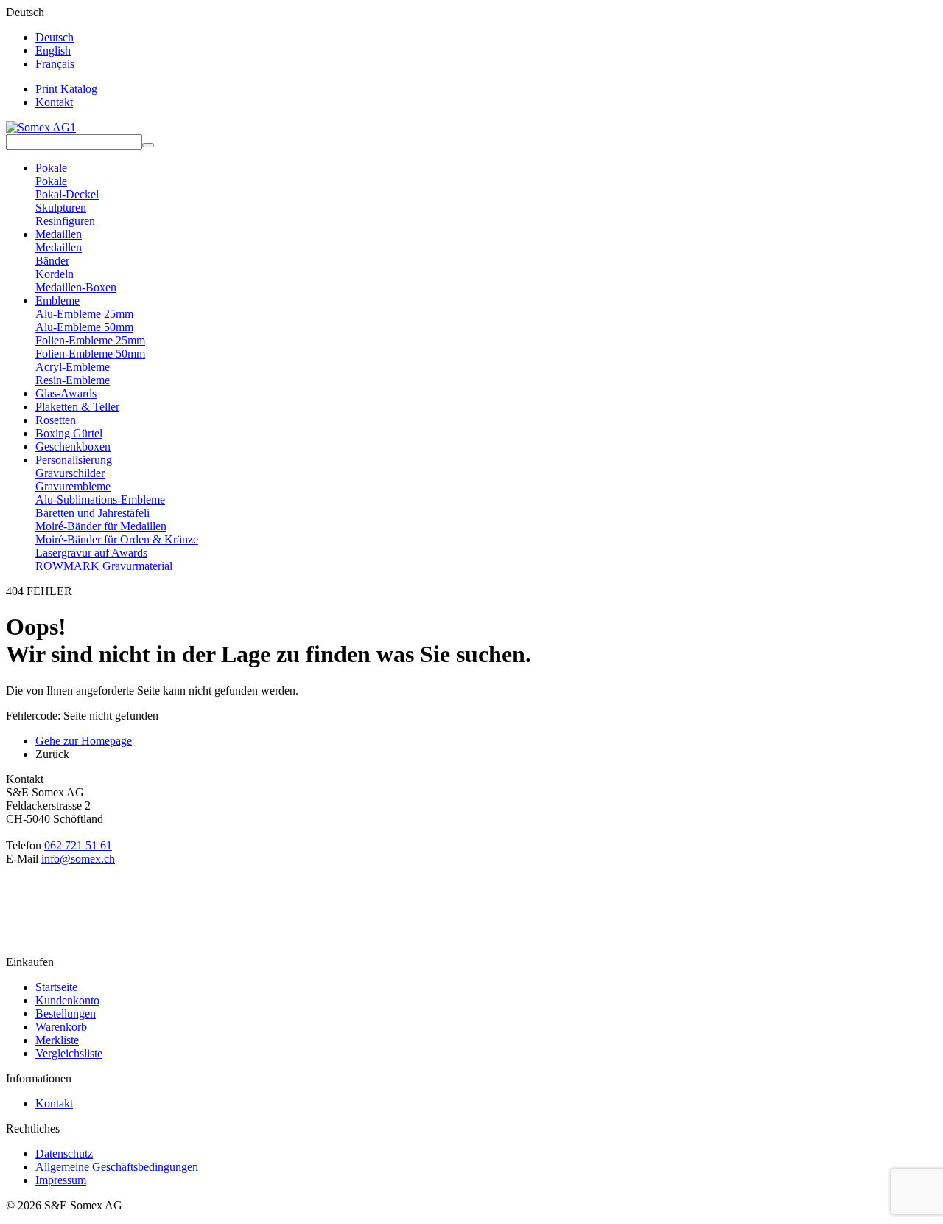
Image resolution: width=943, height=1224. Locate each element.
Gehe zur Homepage (83, 740)
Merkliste (57, 1040)
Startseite (56, 987)
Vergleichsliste (68, 1053)
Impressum (60, 1180)
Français (54, 64)
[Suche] (148, 145)
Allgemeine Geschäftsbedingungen (116, 1167)
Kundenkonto (67, 1000)
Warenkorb (61, 1026)
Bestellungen (65, 1013)
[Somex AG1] (41, 127)
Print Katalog (66, 89)
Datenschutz (64, 1153)
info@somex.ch (78, 858)
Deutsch (54, 37)
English (53, 50)
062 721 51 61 (78, 845)
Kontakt (54, 102)
